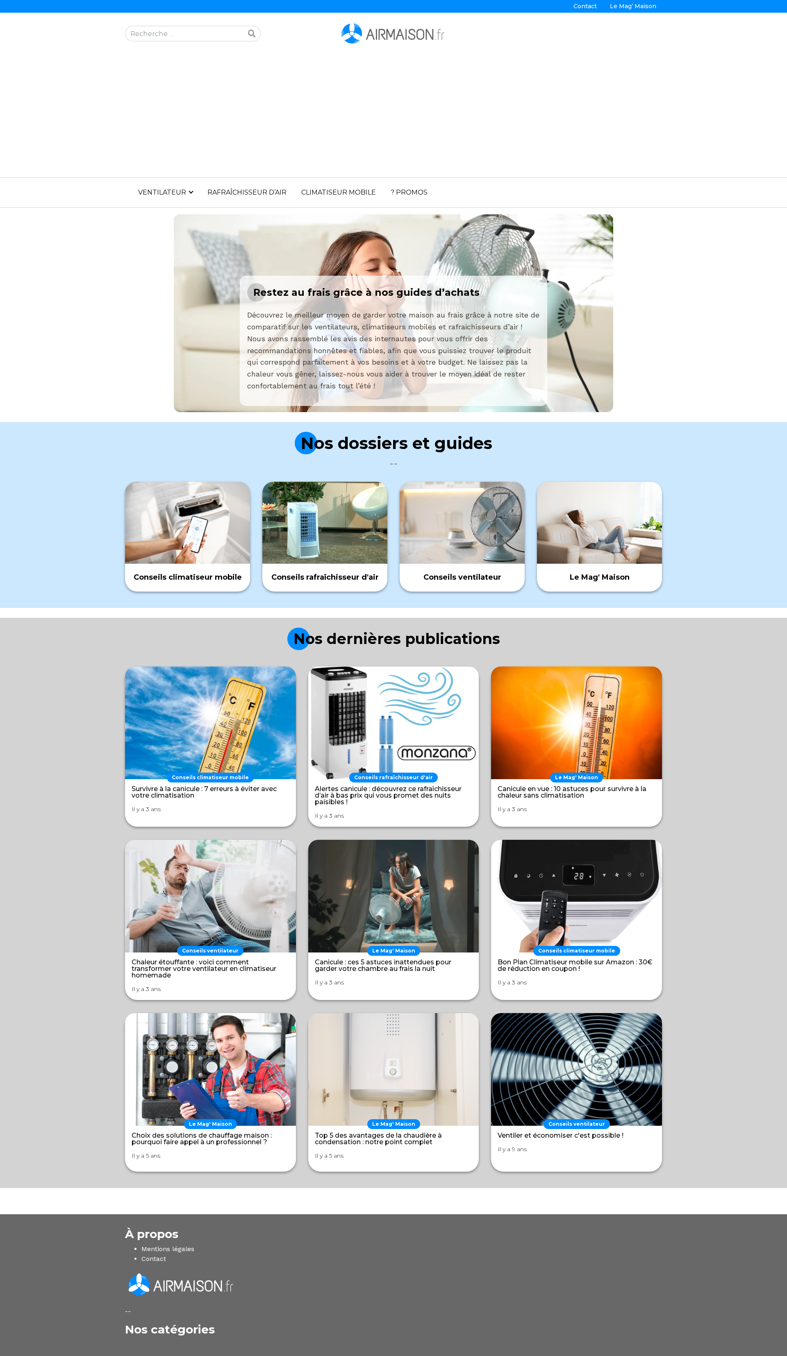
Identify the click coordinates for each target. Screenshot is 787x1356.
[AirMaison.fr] (393, 33)
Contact (585, 6)
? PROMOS (409, 192)
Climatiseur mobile (338, 192)
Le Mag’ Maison (633, 6)
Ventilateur (162, 192)
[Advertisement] (393, 116)
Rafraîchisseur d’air (247, 192)
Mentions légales (167, 1249)
